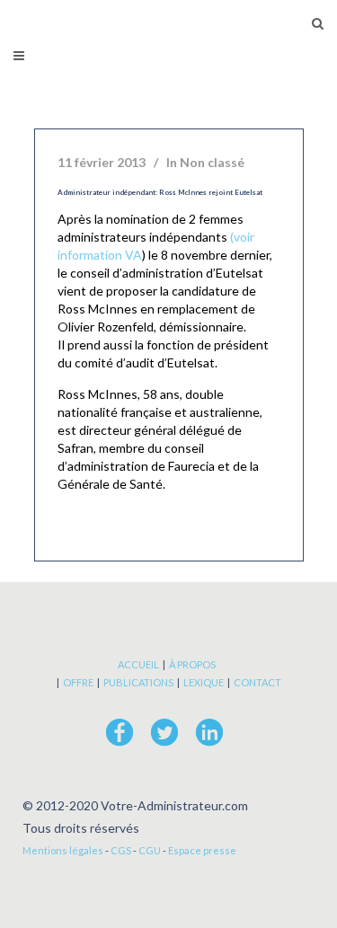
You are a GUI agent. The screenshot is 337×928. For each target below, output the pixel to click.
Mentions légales (62, 850)
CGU (149, 850)
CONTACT (257, 682)
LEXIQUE (203, 682)
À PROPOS (192, 664)
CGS (121, 850)
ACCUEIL (138, 664)
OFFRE (78, 682)
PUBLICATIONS (138, 682)
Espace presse (202, 850)
